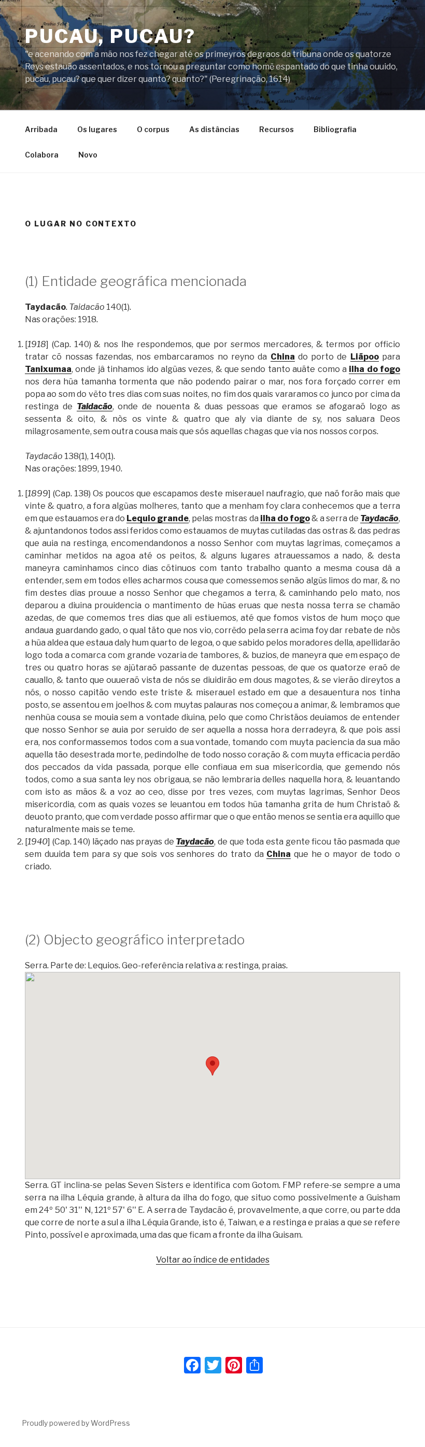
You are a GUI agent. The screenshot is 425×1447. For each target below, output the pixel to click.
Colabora (42, 154)
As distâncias (214, 129)
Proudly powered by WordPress (76, 1423)
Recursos (276, 129)
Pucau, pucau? (110, 36)
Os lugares (97, 129)
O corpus (153, 129)
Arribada (41, 129)
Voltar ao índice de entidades (213, 1260)
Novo (87, 154)
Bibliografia (335, 129)
